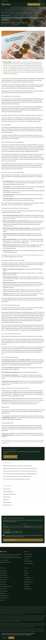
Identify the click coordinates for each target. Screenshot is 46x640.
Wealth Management (28, 554)
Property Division (27, 577)
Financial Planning (3, 575)
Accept (11, 637)
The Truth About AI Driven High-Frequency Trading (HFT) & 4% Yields (16, 479)
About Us (26, 570)
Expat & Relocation (3, 588)
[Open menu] (43, 4)
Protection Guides (3, 584)
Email (24, 524)
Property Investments (28, 556)
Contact (25, 575)
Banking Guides (6, 499)
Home (2, 12)
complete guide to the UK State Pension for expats (28, 400)
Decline (4, 637)
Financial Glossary (27, 579)
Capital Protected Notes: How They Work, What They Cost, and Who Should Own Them (20, 468)
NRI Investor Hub (3, 593)
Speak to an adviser (10, 540)
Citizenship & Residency (28, 563)
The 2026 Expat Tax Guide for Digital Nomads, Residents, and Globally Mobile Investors (20, 473)
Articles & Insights (3, 570)
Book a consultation (10, 456)
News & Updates (11, 12)
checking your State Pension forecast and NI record (20, 255)
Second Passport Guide (4, 597)
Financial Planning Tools (7, 505)
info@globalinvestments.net (5, 562)
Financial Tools (3, 600)
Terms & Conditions (28, 588)
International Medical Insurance (6, 586)
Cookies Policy (27, 586)
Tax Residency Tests (4, 591)
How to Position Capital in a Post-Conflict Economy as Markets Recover (17, 476)
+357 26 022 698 (4, 560)
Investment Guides (6, 497)
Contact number (6, 529)
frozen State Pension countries (33, 285)
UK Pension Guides (6, 489)
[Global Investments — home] (6, 4)
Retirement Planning (28, 561)
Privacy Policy (26, 584)
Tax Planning (26, 558)
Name (4, 524)
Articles (6, 12)
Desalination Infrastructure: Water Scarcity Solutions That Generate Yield (17, 465)
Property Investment (7, 502)
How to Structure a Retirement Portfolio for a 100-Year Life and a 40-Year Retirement (20, 471)
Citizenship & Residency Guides (9, 494)
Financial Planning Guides (8, 491)
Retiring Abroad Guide (4, 595)
